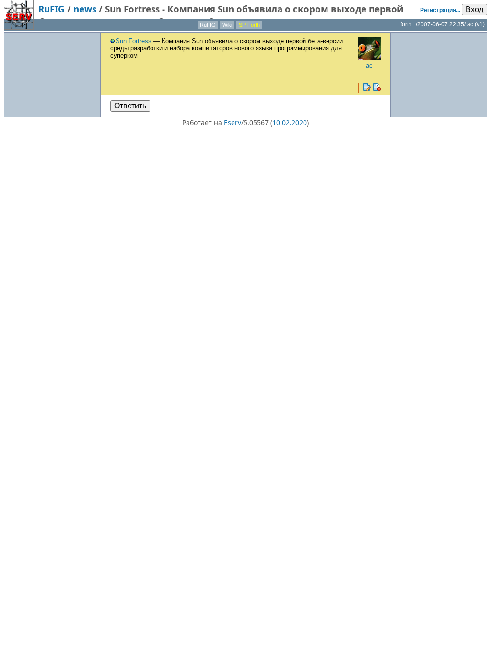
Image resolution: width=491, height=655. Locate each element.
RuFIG (51, 9)
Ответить (130, 106)
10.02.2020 (289, 122)
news (84, 9)
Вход (474, 9)
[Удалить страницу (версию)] (377, 87)
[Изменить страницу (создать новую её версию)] (367, 87)
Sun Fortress (134, 41)
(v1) (480, 24)
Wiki (227, 25)
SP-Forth (249, 25)
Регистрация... (440, 10)
